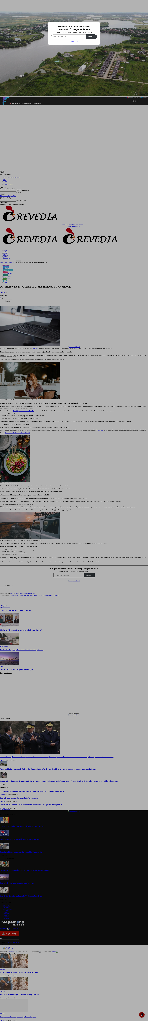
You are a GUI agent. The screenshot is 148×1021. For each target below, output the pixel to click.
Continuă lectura (74, 41)
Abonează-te (91, 36)
